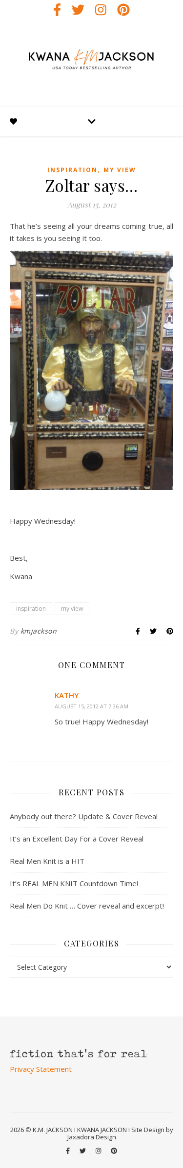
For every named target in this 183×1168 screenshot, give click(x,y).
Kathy (67, 695)
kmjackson (38, 631)
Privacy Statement (41, 1069)
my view (119, 170)
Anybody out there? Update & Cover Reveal (84, 816)
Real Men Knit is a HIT (47, 861)
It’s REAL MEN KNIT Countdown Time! (74, 883)
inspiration (72, 170)
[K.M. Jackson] (91, 63)
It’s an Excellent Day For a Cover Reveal (76, 838)
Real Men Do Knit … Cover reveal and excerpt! (87, 905)
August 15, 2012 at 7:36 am (91, 706)
